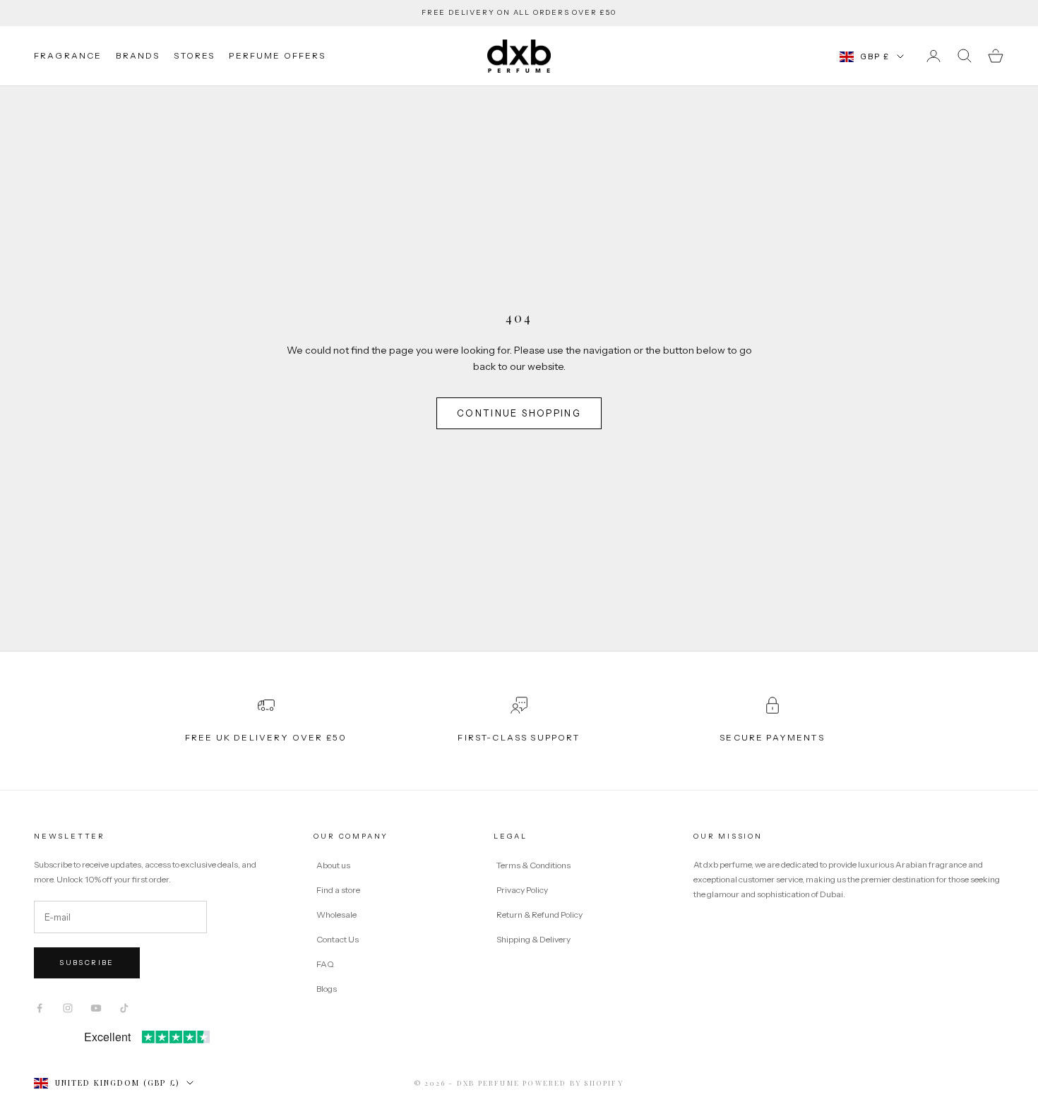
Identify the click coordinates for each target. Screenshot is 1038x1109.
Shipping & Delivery (533, 939)
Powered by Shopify (573, 1083)
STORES (194, 55)
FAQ (325, 964)
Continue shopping (519, 413)
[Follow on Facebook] (39, 1008)
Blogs (326, 988)
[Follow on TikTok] (124, 1008)
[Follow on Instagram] (67, 1008)
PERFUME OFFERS (277, 55)
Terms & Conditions (534, 865)
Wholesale (336, 914)
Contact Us (337, 939)
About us (333, 865)
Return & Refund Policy (540, 914)
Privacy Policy (522, 890)
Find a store (338, 890)
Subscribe (86, 962)
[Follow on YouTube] (96, 1008)
